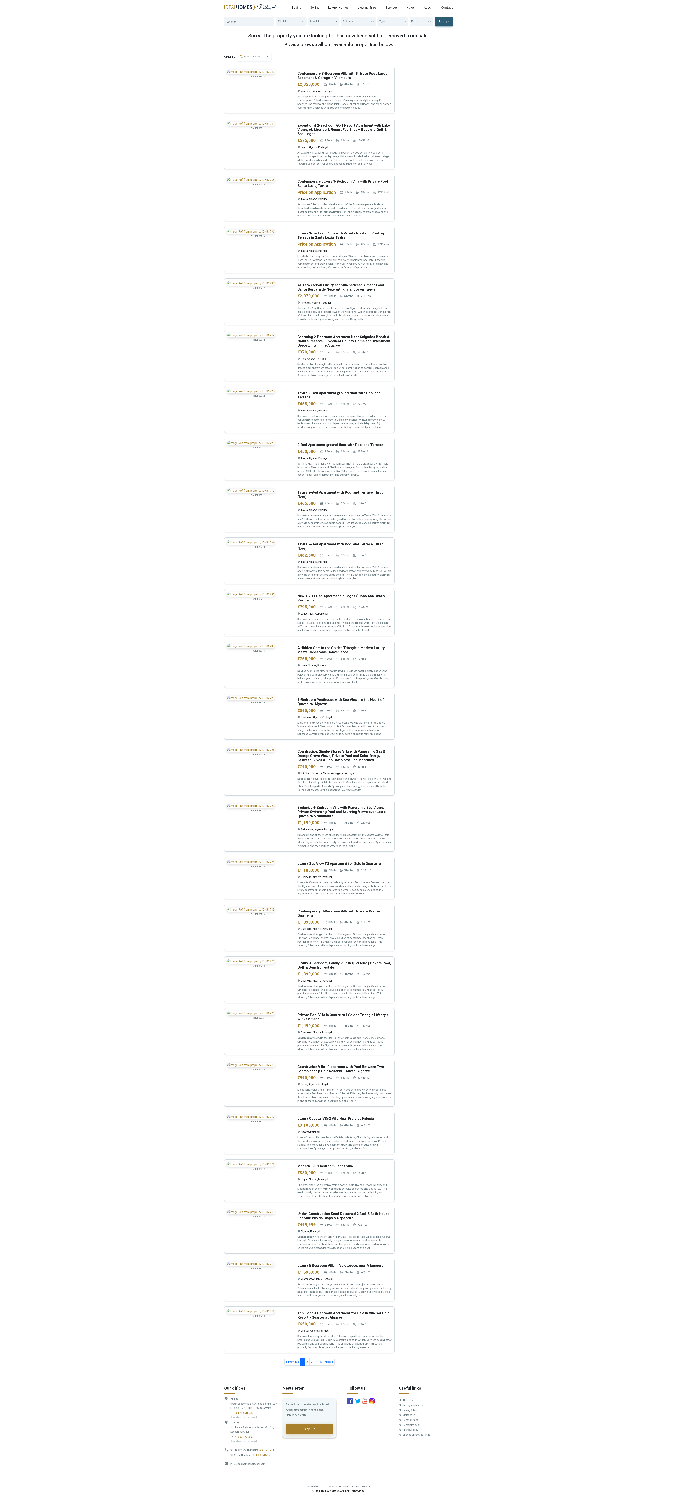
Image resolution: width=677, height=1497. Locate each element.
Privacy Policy (410, 1429)
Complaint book (411, 1424)
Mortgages (409, 1415)
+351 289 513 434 (243, 1413)
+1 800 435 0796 (260, 1455)
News (411, 7)
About (428, 7)
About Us (408, 1400)
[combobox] (291, 21)
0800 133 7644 (265, 1450)
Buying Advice (410, 1410)
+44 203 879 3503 (243, 1436)
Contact (447, 7)
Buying (296, 7)
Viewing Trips (367, 7)
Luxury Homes (338, 7)
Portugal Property (413, 1405)
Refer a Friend (410, 1420)
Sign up (309, 1429)
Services (391, 7)
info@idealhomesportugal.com (248, 1463)
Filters (414, 21)
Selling (314, 7)
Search (444, 22)
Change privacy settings (416, 1434)
